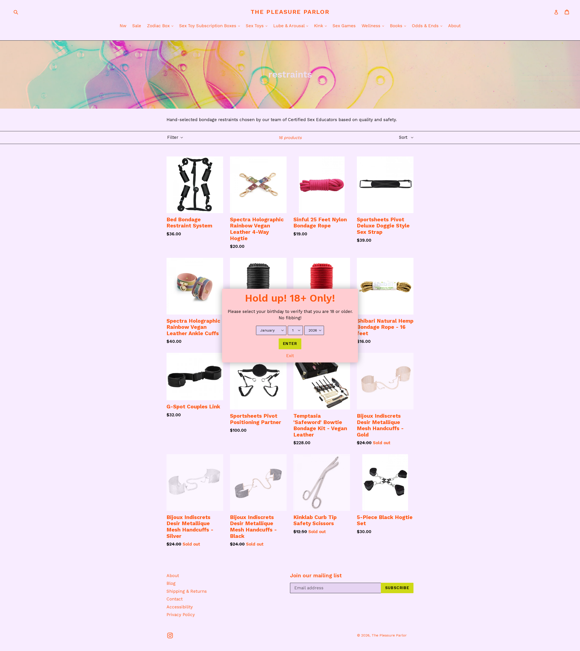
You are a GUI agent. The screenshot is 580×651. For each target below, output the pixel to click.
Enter (290, 343)
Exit (290, 355)
